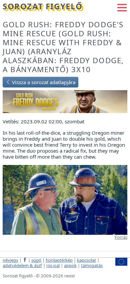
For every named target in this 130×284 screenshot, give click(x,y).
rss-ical (53, 265)
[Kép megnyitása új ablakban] (65, 199)
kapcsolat (86, 260)
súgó (36, 260)
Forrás (121, 237)
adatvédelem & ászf (22, 265)
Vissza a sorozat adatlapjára (43, 82)
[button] (122, 7)
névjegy (10, 260)
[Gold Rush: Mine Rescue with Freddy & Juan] (65, 100)
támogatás (92, 265)
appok (70, 265)
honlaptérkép (59, 260)
